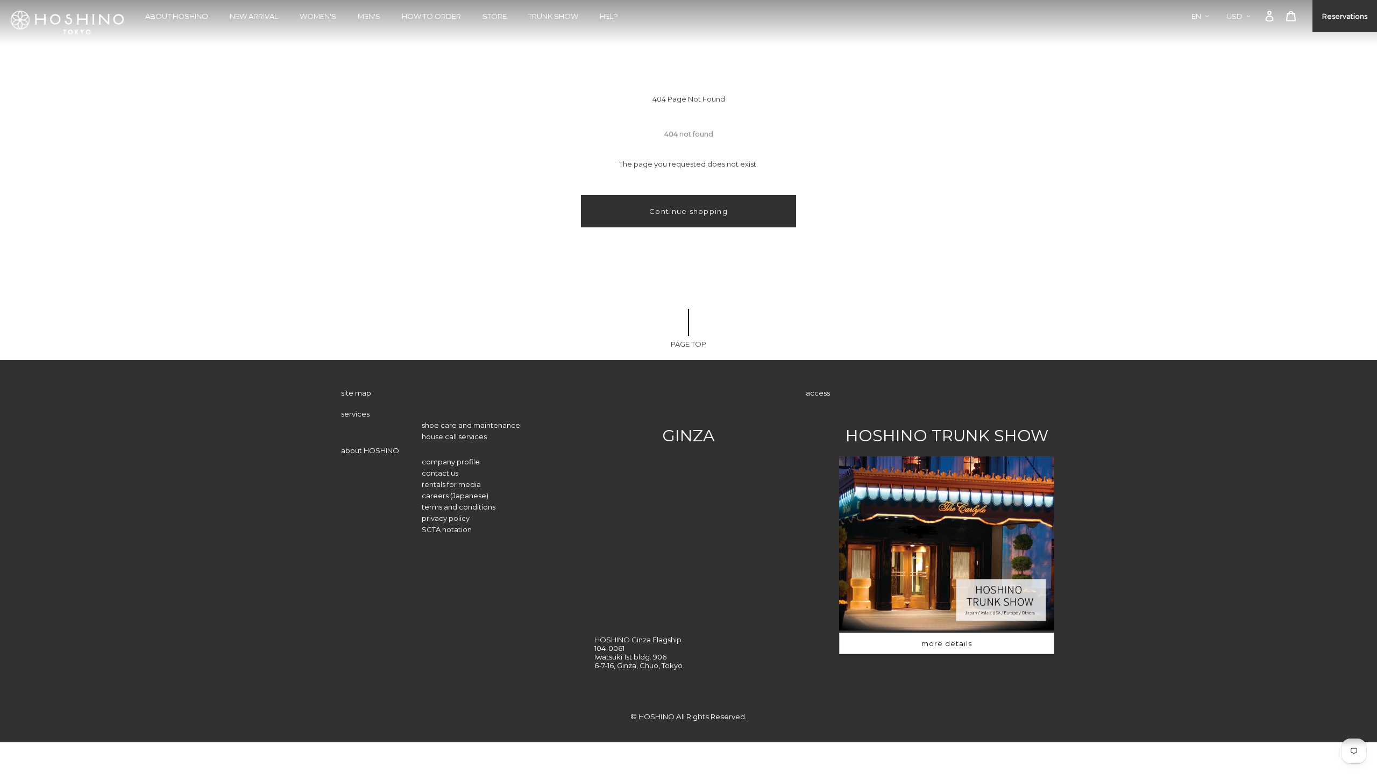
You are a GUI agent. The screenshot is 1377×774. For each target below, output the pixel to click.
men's (369, 16)
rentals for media (451, 484)
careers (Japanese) (455, 495)
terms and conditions (458, 507)
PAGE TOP (688, 344)
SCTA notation (447, 529)
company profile (451, 461)
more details (946, 643)
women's (318, 16)
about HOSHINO (176, 16)
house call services (454, 436)
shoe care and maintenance (471, 425)
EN (1196, 16)
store (494, 16)
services (355, 414)
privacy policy (446, 518)
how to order (431, 16)
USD (1234, 16)
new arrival (254, 16)
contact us (440, 473)
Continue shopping (688, 211)
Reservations (1344, 16)
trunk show (553, 16)
